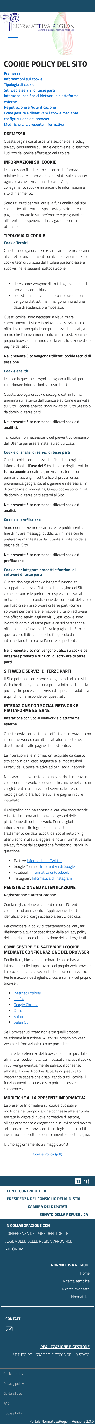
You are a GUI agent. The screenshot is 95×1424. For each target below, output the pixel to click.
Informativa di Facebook (49, 872)
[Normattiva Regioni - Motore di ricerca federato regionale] (48, 22)
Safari (18, 1016)
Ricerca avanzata (76, 1289)
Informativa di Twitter (44, 860)
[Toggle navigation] (47, 41)
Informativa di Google (57, 866)
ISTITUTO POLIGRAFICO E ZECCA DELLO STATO (50, 1355)
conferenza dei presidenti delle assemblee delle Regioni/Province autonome (38, 1241)
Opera (18, 1010)
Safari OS (21, 1022)
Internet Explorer (27, 993)
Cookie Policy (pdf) (47, 1154)
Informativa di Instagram (52, 878)
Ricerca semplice (76, 1281)
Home (85, 1273)
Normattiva (80, 1296)
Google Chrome (26, 1005)
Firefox (19, 999)
